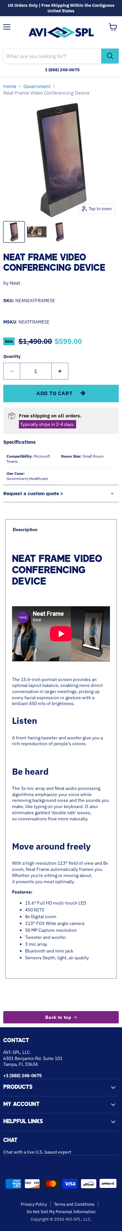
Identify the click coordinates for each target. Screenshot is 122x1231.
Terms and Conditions (74, 1204)
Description (25, 529)
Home (9, 86)
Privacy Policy (34, 1204)
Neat (15, 283)
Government (36, 86)
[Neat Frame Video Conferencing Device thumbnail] (14, 232)
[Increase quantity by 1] (60, 371)
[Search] (110, 56)
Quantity (11, 356)
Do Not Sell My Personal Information (61, 1211)
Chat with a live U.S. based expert (37, 1152)
